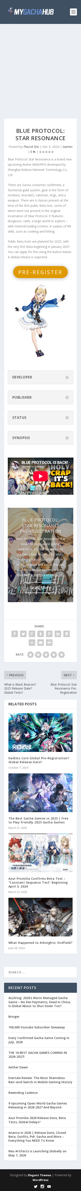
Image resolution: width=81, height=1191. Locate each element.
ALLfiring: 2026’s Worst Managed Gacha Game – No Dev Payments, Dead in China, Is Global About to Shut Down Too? (39, 1002)
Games (68, 147)
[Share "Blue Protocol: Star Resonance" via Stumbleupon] (32, 642)
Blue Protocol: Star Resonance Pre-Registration (40, 525)
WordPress (40, 1180)
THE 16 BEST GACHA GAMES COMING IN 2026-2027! (37, 1055)
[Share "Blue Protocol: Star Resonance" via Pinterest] (49, 634)
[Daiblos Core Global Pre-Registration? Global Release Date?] (40, 732)
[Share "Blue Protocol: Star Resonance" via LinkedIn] (58, 634)
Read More (40, 587)
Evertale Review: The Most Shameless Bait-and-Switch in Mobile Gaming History (40, 1080)
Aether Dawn (18, 1067)
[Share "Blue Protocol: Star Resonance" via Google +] (32, 634)
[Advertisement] (40, 67)
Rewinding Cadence (23, 1093)
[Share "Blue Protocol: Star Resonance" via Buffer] (66, 634)
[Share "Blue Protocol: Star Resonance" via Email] (40, 642)
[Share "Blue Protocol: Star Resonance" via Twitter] (23, 634)
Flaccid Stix (31, 147)
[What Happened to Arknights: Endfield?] (40, 917)
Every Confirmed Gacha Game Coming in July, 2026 (38, 1040)
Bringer (13, 1016)
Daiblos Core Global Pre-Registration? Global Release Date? (39, 760)
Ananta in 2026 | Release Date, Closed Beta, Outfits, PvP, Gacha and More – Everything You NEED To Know (37, 1137)
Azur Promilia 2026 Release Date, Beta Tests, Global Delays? (37, 1120)
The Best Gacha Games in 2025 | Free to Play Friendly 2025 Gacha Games (38, 820)
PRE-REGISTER (40, 272)
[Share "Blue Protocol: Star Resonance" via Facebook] (14, 634)
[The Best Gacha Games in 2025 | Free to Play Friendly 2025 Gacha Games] (40, 792)
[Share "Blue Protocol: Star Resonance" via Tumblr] (40, 634)
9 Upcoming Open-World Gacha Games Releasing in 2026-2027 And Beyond (37, 1105)
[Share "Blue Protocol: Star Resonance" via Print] (49, 642)
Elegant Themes (39, 1175)
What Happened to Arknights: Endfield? (40, 943)
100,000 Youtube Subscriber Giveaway (36, 1027)
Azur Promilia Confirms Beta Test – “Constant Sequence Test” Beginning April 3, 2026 (38, 882)
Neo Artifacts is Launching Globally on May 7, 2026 (37, 1153)
